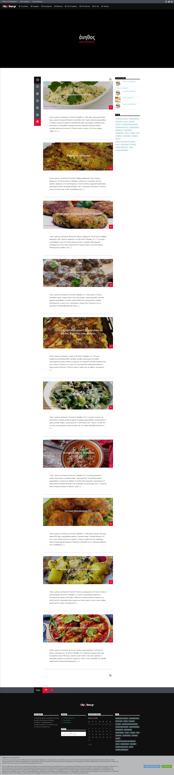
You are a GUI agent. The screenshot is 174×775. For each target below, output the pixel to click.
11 (92, 731)
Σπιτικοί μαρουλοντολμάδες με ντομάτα (78, 627)
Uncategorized (49, 202)
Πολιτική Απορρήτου (10, 1)
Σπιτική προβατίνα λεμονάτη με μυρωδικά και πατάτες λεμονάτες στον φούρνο (78, 332)
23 (110, 734)
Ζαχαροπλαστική (122, 127)
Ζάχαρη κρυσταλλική (129, 124)
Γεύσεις (106, 6)
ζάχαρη (133, 144)
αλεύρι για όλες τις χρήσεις (125, 141)
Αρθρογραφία (134, 118)
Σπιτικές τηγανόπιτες (128, 98)
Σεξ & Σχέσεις (72, 6)
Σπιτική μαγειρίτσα (78, 394)
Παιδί (127, 133)
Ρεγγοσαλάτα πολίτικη (78, 94)
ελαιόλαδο (125, 144)
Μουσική (59, 6)
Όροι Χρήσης (25, 1)
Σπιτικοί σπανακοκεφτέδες (78, 511)
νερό (131, 147)
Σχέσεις (134, 136)
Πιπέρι (133, 133)
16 (110, 731)
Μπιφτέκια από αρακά (78, 155)
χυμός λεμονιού (122, 150)
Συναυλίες (126, 136)
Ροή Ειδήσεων (38, 1)
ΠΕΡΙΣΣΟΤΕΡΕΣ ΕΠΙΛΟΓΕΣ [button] (152, 766)
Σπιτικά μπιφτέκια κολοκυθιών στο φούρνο (78, 214)
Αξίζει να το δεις (122, 118)
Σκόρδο (118, 136)
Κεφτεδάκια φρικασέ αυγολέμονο (78, 272)
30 (110, 737)
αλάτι (118, 138)
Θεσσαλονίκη (134, 127)
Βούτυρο (119, 121)
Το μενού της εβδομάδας (129, 81)
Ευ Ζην (96, 6)
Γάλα (125, 121)
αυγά (117, 144)
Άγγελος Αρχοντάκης (50, 106)
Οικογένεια (119, 133)
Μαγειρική (128, 130)
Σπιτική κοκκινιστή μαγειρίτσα (78, 452)
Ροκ (138, 133)
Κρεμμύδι (119, 130)
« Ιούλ (90, 744)
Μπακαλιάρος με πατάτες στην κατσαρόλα (78, 569)
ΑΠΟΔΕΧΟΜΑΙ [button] (167, 766)
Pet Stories (86, 6)
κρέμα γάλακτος (122, 147)
